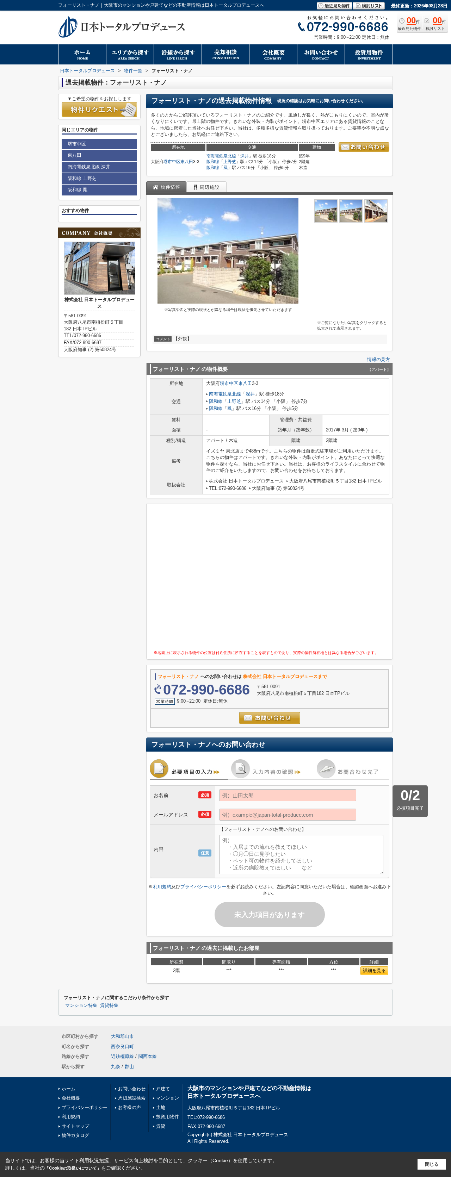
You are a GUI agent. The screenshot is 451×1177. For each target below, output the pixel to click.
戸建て (163, 1088)
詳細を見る (374, 970)
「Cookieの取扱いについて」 (73, 1168)
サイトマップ (75, 1126)
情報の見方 (378, 359)
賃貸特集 (109, 1005)
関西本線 (147, 1056)
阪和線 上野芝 (82, 178)
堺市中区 (171, 161)
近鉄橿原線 (122, 1056)
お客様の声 (129, 1107)
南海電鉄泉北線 (221, 156)
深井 (244, 156)
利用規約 (162, 886)
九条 (115, 1066)
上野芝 (229, 161)
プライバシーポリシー (203, 886)
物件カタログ (75, 1135)
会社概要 (71, 1098)
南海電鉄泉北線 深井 (89, 166)
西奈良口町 (122, 1046)
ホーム (68, 1088)
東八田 (186, 161)
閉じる (432, 1164)
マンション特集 (81, 1005)
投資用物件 (167, 1116)
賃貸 (160, 1126)
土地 (160, 1107)
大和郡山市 (122, 1036)
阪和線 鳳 (77, 189)
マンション (167, 1098)
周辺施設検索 (132, 1098)
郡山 (129, 1066)
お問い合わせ (132, 1088)
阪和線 (212, 161)
